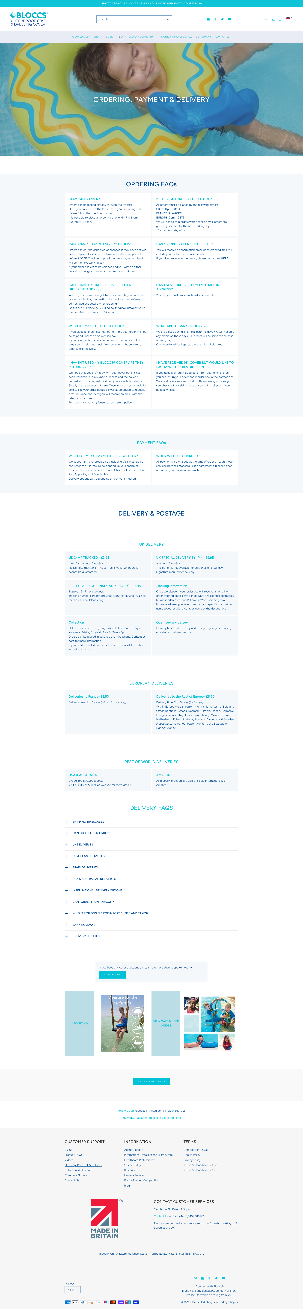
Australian (94, 785)
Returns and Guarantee (79, 1170)
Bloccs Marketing (201, 1302)
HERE (224, 258)
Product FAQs (73, 1155)
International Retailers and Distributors (148, 1155)
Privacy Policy (192, 1160)
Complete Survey (76, 1175)
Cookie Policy (192, 1155)
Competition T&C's (196, 1150)
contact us (109, 271)
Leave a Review (134, 1175)
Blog (127, 1185)
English (70, 1290)
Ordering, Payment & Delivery (83, 1165)
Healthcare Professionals (139, 1160)
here (105, 385)
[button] (266, 19)
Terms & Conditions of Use (200, 1165)
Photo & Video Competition (141, 1180)
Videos (69, 1160)
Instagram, (156, 1110)
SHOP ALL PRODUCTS (151, 1081)
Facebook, (141, 1110)
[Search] (168, 19)
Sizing (68, 1150)
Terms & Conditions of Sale (201, 1170)
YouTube (180, 1110)
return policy (124, 402)
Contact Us (72, 1180)
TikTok (167, 1110)
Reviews (129, 1170)
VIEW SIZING (79, 1023)
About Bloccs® (133, 1150)
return (171, 377)
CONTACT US (112, 974)
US (82, 785)
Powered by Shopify (225, 1302)
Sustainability (132, 1165)
